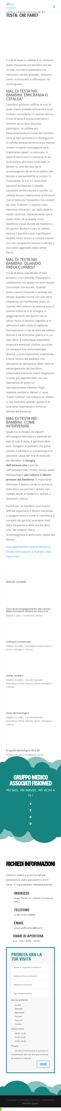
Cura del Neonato (33, 680)
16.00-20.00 (20, 1041)
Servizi (39, 615)
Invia (43, 1064)
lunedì (18, 1004)
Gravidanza (28, 615)
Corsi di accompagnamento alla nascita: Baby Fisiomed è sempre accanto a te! (28, 610)
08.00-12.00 (20, 1033)
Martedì (18, 1008)
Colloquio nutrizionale (18, 641)
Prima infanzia (44, 646)
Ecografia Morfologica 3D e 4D (23, 750)
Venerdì (18, 1020)
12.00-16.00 (20, 1037)
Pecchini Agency (30, 1103)
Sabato (18, 1024)
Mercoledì (19, 1012)
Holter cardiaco (15, 675)
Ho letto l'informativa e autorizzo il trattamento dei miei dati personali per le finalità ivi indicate (29, 1054)
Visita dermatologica (17, 713)
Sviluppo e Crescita (23, 649)
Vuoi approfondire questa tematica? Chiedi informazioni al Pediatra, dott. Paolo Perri (29, 551)
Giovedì (18, 1016)
